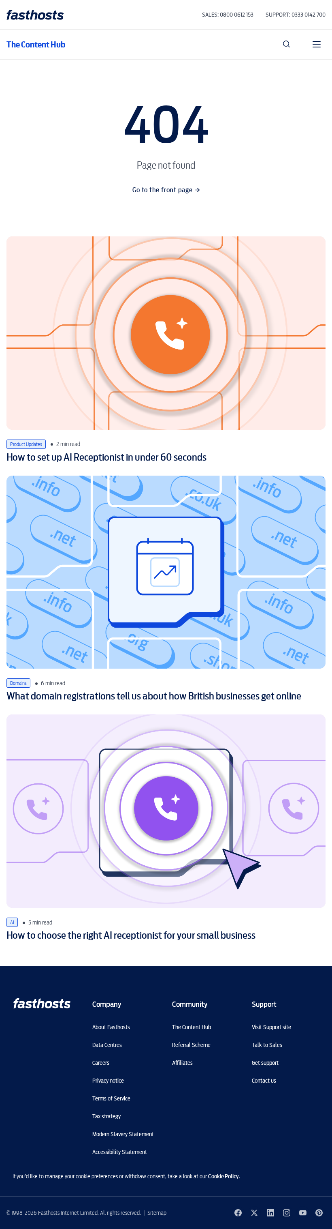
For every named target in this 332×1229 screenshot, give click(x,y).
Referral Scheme (191, 1045)
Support (264, 1004)
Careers (100, 1063)
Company (106, 1004)
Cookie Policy (223, 1176)
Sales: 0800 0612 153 (227, 15)
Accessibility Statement (119, 1152)
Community (189, 1004)
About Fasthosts (111, 1027)
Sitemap (156, 1213)
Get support (265, 1063)
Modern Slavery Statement (123, 1134)
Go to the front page (162, 190)
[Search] (287, 44)
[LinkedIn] (270, 1212)
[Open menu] (317, 44)
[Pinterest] (319, 1212)
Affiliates (182, 1063)
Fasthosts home (36, 15)
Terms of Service (111, 1098)
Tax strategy (106, 1116)
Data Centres (107, 1045)
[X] (254, 1212)
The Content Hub (35, 44)
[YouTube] (302, 1212)
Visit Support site (271, 1027)
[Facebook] (238, 1212)
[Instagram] (286, 1212)
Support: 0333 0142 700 (296, 15)
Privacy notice (108, 1081)
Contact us (264, 1081)
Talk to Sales (267, 1045)
